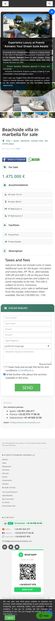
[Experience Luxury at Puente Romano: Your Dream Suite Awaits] (26, 26)
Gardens (5, 484)
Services (5, 473)
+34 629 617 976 (22, 536)
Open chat (27, 589)
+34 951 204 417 (22, 529)
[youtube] (17, 547)
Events (4, 477)
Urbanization (7, 480)
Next (51, 115)
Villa (8, 140)
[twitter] (10, 547)
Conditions (26, 370)
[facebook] (4, 547)
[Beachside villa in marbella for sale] (27, 97)
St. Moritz (6, 502)
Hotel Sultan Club (8, 506)
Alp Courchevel (8, 499)
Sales (4, 463)
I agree (9, 617)
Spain (16, 140)
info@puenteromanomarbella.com (25, 422)
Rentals (5, 459)
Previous (3, 115)
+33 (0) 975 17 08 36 (24, 533)
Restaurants (6, 466)
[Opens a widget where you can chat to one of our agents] (44, 616)
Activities (5, 470)
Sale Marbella (7, 495)
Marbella (25, 140)
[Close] (52, 12)
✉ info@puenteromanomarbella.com (17, 541)
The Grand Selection (10, 492)
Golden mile (37, 140)
